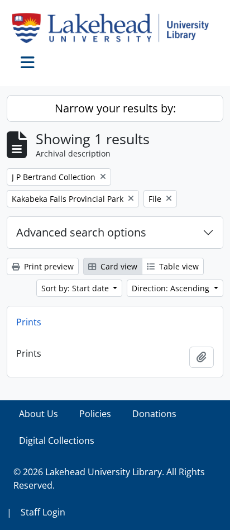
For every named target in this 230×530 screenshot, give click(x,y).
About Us (38, 414)
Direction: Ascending (172, 288)
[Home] (115, 28)
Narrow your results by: (115, 108)
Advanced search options (81, 232)
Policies (95, 414)
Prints (28, 322)
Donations (154, 414)
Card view (117, 266)
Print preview (48, 266)
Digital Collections (56, 440)
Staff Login (43, 512)
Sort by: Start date (76, 288)
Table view (178, 266)
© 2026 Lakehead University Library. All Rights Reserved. (109, 478)
